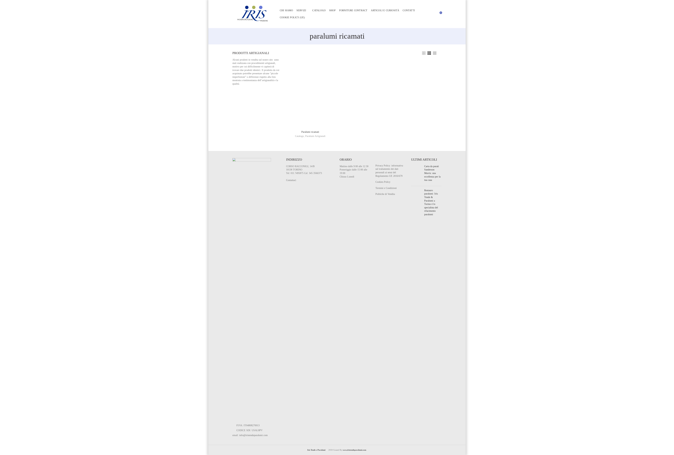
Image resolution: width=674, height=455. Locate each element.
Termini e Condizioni (386, 188)
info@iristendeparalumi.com (253, 435)
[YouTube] (393, 161)
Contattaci (291, 180)
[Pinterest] (398, 161)
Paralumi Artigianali (315, 136)
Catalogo (299, 136)
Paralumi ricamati (310, 132)
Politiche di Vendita (385, 194)
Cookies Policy (382, 182)
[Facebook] (382, 161)
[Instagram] (388, 161)
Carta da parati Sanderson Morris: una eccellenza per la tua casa (432, 173)
